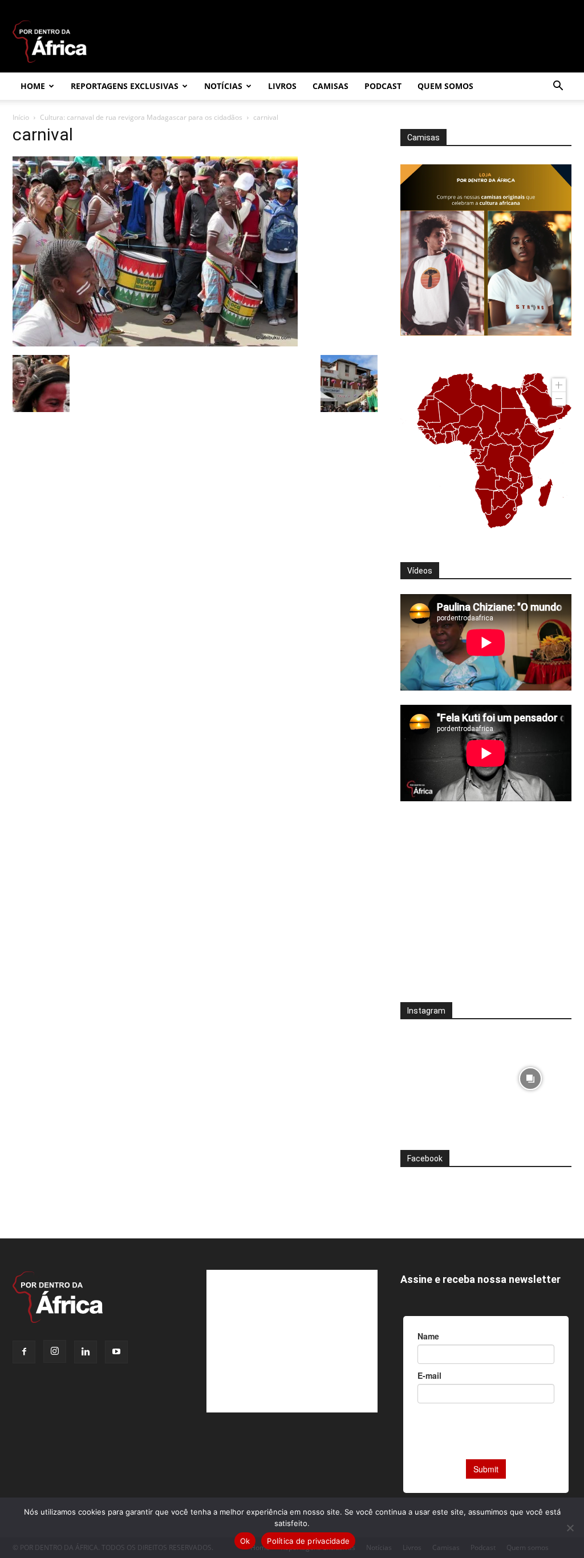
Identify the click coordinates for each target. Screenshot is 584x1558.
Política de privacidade (308, 1540)
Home (33, 85)
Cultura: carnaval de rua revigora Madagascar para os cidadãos (141, 117)
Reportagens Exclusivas (125, 85)
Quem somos (445, 85)
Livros (282, 85)
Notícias (223, 85)
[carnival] (155, 343)
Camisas (330, 85)
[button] (557, 87)
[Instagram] (54, 1351)
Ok (245, 1540)
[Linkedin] (85, 1352)
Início (21, 117)
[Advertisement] (485, 909)
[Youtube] (116, 1352)
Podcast (383, 85)
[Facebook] (24, 1352)
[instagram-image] (441, 1075)
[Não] (569, 1527)
